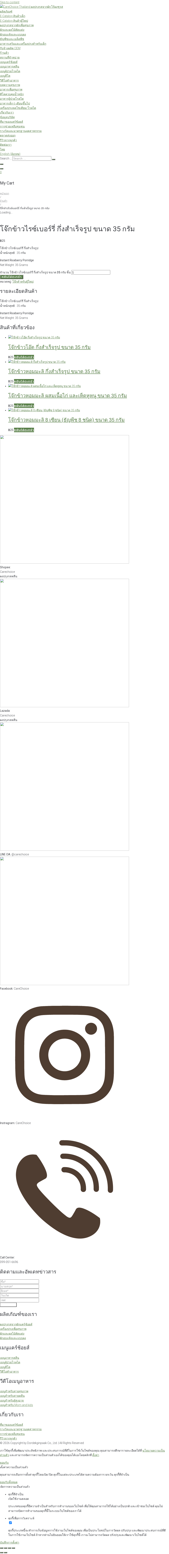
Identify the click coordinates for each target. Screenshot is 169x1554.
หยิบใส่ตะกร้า (12, 277)
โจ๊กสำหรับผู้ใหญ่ (23, 281)
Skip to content (9, 2)
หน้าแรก (4, 193)
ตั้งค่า (95, 1455)
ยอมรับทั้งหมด (9, 1482)
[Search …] (1, 164)
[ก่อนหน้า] (1, 1552)
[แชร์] (9, 1548)
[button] (24, 357)
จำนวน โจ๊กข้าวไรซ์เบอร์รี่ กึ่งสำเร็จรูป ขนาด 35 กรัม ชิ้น (35, 272)
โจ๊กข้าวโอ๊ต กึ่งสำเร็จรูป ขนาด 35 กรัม (49, 347)
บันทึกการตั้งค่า (9, 1542)
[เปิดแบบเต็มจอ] (5, 1548)
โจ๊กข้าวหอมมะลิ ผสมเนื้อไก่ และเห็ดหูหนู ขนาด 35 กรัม (67, 396)
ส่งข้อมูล (8, 1305)
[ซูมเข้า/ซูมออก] (1, 1548)
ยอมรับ (4, 1462)
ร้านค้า (3, 201)
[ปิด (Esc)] (13, 1548)
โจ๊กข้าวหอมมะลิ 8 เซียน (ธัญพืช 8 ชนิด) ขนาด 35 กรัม (66, 420)
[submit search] (53, 159)
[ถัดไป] (5, 1552)
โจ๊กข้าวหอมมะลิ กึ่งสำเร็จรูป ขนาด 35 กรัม (54, 371)
